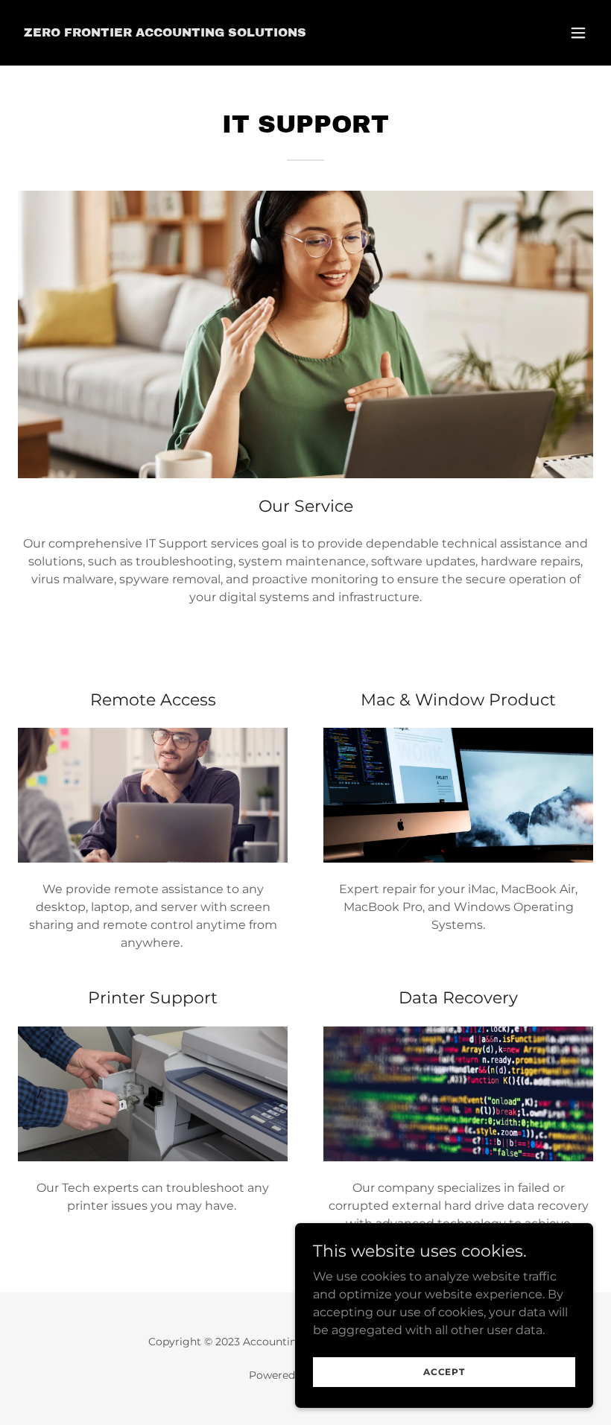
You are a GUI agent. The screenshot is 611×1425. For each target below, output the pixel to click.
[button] (578, 33)
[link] (165, 32)
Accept (444, 1371)
